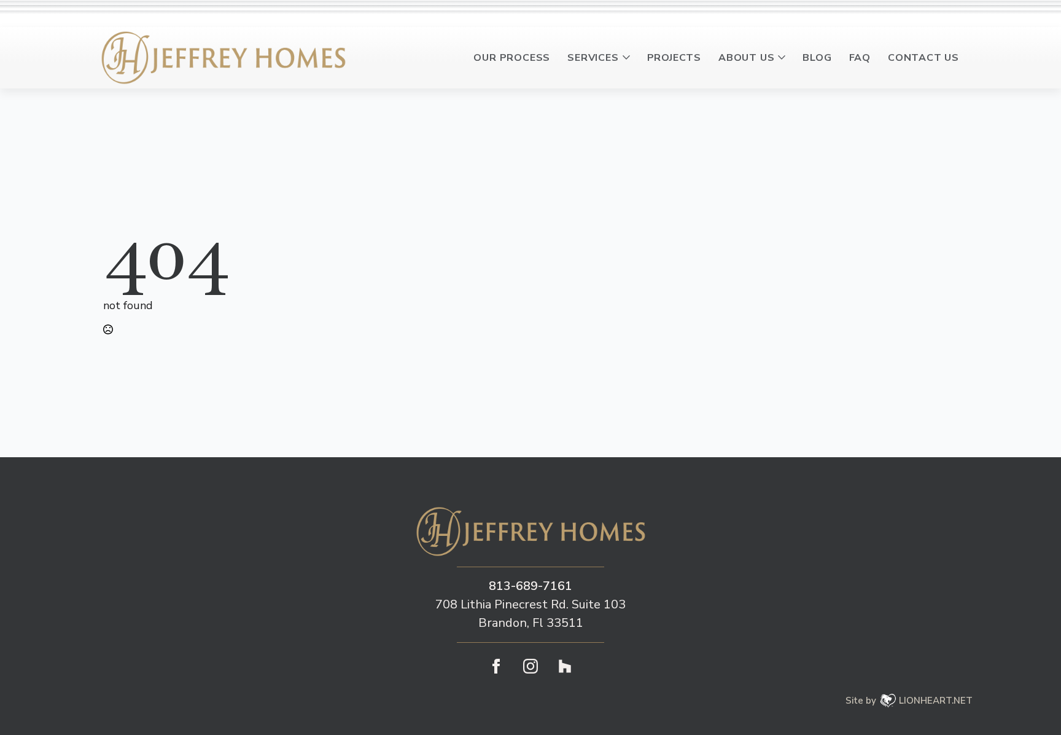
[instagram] (530, 666)
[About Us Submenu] (784, 58)
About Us (746, 58)
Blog (817, 58)
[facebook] (496, 666)
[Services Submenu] (629, 58)
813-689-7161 (530, 586)
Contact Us (923, 58)
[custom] (564, 666)
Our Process (511, 58)
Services (592, 58)
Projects (674, 58)
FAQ (860, 58)
